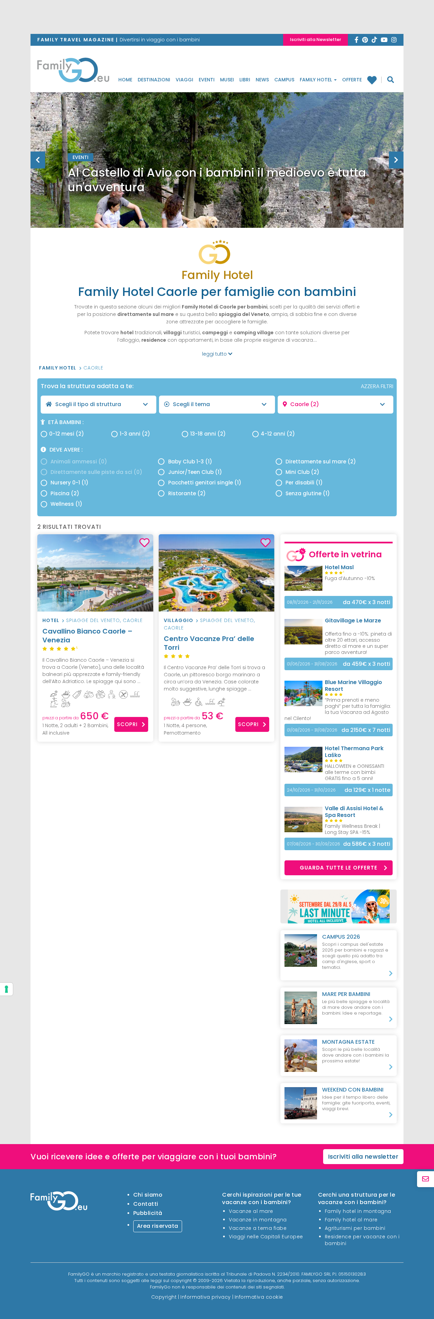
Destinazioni (154, 79)
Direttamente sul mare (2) (320, 461)
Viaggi (184, 79)
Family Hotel (316, 79)
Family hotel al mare (351, 1219)
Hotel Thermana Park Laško (354, 751)
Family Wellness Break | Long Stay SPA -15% (352, 829)
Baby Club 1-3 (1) (190, 461)
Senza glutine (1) (307, 493)
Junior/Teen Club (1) (195, 472)
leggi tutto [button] (215, 354)
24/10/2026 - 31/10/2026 (311, 790)
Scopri (127, 724)
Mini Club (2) (302, 472)
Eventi (207, 79)
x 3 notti (366, 602)
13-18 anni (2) (208, 433)
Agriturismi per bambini (355, 1228)
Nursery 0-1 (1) (69, 482)
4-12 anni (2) (278, 433)
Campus (284, 79)
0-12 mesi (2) (66, 433)
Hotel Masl (339, 567)
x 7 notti (365, 730)
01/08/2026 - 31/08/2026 (312, 730)
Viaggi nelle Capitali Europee (266, 1236)
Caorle (93, 367)
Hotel (50, 620)
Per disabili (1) (304, 482)
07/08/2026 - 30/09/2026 (313, 844)
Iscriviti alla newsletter (363, 1156)
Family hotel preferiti (374, 80)
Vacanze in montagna (258, 1219)
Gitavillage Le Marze (353, 620)
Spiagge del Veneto (93, 620)
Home (125, 79)
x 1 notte (367, 790)
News (262, 79)
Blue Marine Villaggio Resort (353, 685)
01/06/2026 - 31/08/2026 (312, 664)
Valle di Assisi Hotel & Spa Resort (354, 811)
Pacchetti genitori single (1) (204, 482)
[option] (217, 177)
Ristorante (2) (187, 493)
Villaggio (178, 620)
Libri (244, 79)
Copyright (164, 1297)
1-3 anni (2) (135, 433)
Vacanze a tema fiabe (258, 1228)
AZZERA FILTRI (377, 386)
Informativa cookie (259, 1297)
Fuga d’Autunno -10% (350, 578)
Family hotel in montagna (358, 1211)
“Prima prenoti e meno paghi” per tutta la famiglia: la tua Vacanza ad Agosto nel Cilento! (337, 709)
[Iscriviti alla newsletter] (425, 1179)
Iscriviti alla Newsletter (315, 39)
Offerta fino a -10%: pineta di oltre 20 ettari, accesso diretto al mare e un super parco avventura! (358, 643)
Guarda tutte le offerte (338, 867)
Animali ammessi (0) (79, 461)
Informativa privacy (205, 1297)
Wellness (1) (66, 503)
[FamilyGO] (73, 71)
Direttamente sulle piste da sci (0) (96, 472)
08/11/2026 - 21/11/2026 (310, 602)
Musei (227, 79)
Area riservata (157, 1226)
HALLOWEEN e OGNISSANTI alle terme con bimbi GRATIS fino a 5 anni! (354, 772)
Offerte (352, 79)
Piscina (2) (65, 493)
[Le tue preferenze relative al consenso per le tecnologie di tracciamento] (6, 989)
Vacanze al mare (251, 1211)
